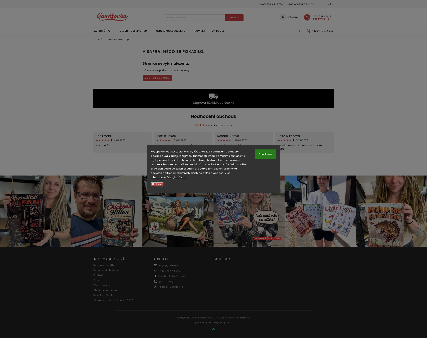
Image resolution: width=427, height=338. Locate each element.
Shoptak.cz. (226, 322)
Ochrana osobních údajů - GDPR (113, 300)
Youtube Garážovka (170, 286)
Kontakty (99, 275)
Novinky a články (103, 295)
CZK (329, 4)
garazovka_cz (167, 281)
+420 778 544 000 (169, 270)
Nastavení (157, 184)
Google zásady (177, 177)
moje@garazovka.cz (171, 265)
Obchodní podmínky (106, 290)
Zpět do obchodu (157, 77)
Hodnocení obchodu (302, 4)
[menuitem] (104, 31)
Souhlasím (265, 154)
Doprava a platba (271, 4)
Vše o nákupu (101, 285)
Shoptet (206, 322)
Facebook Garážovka (171, 276)
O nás (96, 280)
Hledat (234, 17)
